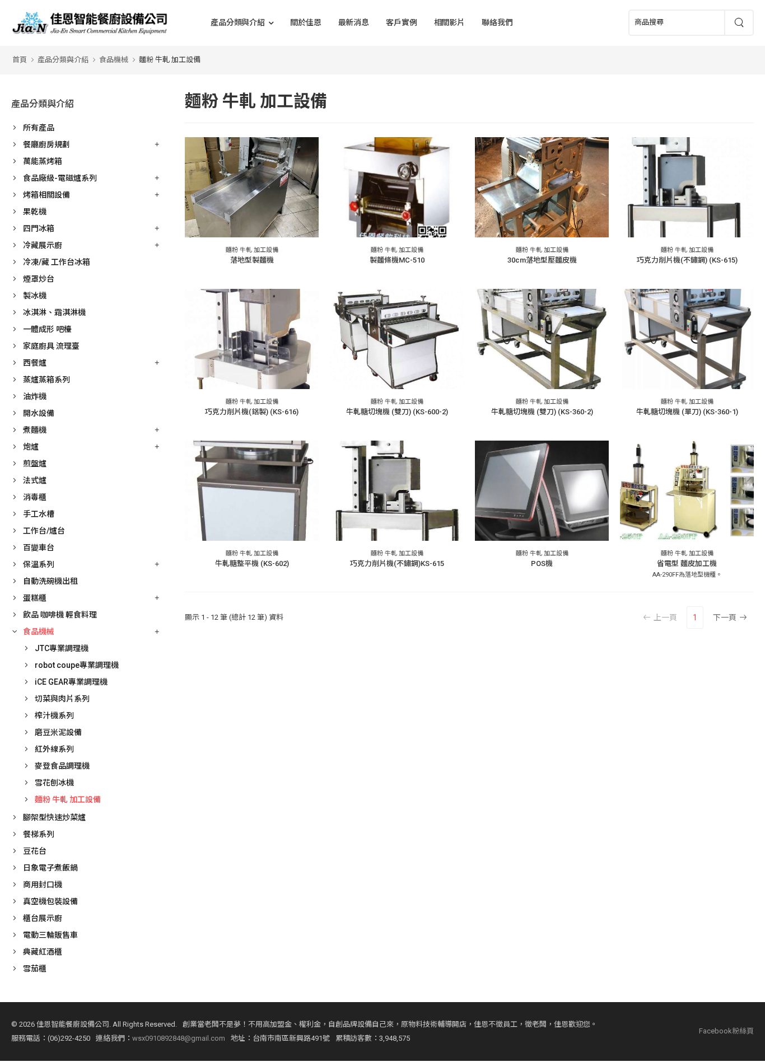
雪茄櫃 (34, 968)
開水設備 (38, 413)
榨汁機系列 (54, 715)
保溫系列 (38, 564)
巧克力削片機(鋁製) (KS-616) (251, 412)
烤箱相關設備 (46, 194)
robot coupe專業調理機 (77, 665)
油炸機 (34, 396)
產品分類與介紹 (238, 22)
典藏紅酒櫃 (42, 951)
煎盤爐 (34, 463)
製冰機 (34, 295)
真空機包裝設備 (50, 901)
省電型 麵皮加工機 (687, 563)
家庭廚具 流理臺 (51, 345)
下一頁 (724, 617)
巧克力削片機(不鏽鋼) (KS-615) (687, 260)
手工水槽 (38, 513)
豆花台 (34, 850)
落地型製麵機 (252, 260)
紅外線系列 (54, 749)
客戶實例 (401, 22)
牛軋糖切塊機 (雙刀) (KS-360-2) (542, 412)
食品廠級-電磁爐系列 (60, 178)
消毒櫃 (34, 497)
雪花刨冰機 (54, 782)
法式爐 (34, 480)
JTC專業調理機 (61, 648)
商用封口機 (42, 884)
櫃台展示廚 (42, 918)
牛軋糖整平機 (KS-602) (252, 563)
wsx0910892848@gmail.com (178, 1038)
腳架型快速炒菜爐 (54, 817)
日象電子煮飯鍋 (50, 867)
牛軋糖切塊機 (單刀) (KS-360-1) (687, 412)
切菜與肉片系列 (62, 698)
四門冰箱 (38, 228)
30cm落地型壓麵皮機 (542, 260)
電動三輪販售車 (50, 934)
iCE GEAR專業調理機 (71, 681)
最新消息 (354, 22)
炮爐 (31, 446)
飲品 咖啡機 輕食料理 (60, 614)
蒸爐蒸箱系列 (46, 379)
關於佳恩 (305, 22)
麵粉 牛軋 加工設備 (169, 59)
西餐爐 (34, 362)
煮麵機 (34, 429)
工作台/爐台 (44, 530)
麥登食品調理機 (62, 765)
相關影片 (449, 22)
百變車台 (38, 547)
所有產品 (38, 127)
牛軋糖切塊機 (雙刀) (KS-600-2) (397, 412)
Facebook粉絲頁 (726, 1031)
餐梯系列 (38, 834)
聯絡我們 (497, 22)
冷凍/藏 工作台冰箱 (56, 262)
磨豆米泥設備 (58, 732)
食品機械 (113, 59)
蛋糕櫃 (34, 597)
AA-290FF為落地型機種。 (687, 575)
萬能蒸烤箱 (42, 161)
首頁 (19, 59)
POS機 (542, 563)
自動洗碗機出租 (50, 581)
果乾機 (34, 211)
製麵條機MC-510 (397, 260)
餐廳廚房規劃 (46, 144)
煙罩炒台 (38, 278)
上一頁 (665, 617)
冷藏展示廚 (42, 245)
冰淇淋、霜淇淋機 (54, 312)
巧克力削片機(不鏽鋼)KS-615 (397, 563)
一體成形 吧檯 (47, 329)
